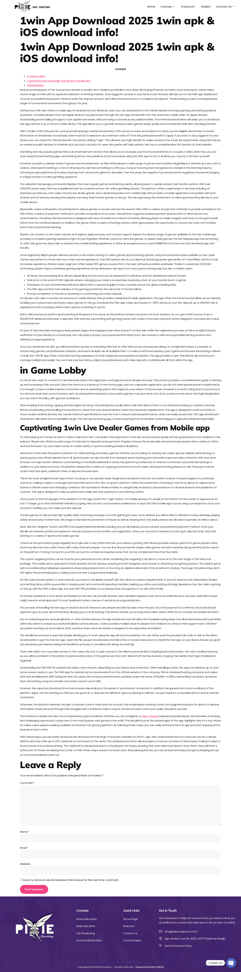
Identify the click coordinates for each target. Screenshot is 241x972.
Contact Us (224, 6)
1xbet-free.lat (150, 716)
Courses (166, 6)
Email (24, 848)
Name (24, 832)
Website (25, 864)
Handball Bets (35, 85)
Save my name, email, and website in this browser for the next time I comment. (71, 880)
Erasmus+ (188, 6)
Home (151, 6)
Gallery (206, 6)
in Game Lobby (36, 76)
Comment (27, 783)
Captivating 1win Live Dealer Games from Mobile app (59, 81)
